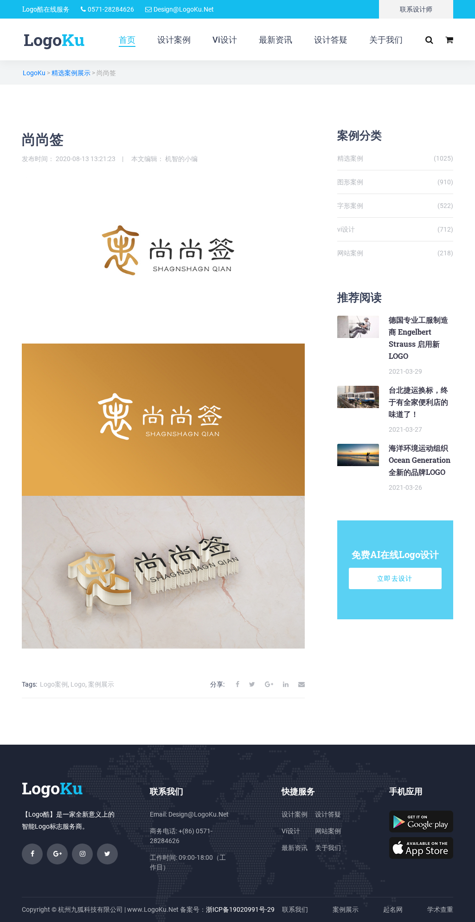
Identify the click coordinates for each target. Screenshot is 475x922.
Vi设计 (224, 40)
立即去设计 (395, 578)
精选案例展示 (70, 73)
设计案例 (174, 40)
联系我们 (295, 909)
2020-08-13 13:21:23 (86, 158)
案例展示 (101, 684)
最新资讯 (275, 40)
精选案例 (395, 158)
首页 (127, 40)
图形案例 (395, 182)
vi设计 (395, 229)
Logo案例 (54, 684)
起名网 (393, 909)
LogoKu (34, 73)
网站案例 (395, 253)
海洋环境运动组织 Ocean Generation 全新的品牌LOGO (419, 460)
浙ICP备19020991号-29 (240, 909)
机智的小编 (181, 158)
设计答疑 (330, 40)
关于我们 (386, 40)
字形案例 (395, 205)
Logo (78, 684)
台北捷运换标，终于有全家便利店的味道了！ (418, 402)
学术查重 (440, 909)
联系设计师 (416, 9)
